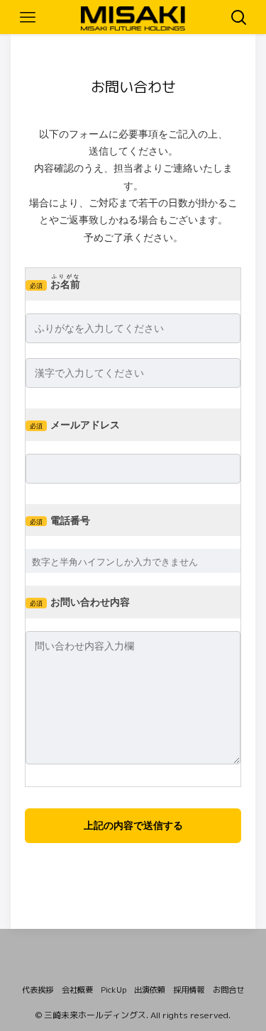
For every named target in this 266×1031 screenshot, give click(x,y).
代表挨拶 (37, 990)
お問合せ (228, 990)
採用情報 (188, 990)
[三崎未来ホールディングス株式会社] (133, 17)
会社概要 (77, 990)
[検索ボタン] (239, 17)
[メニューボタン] (27, 17)
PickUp (113, 990)
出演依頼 (149, 990)
